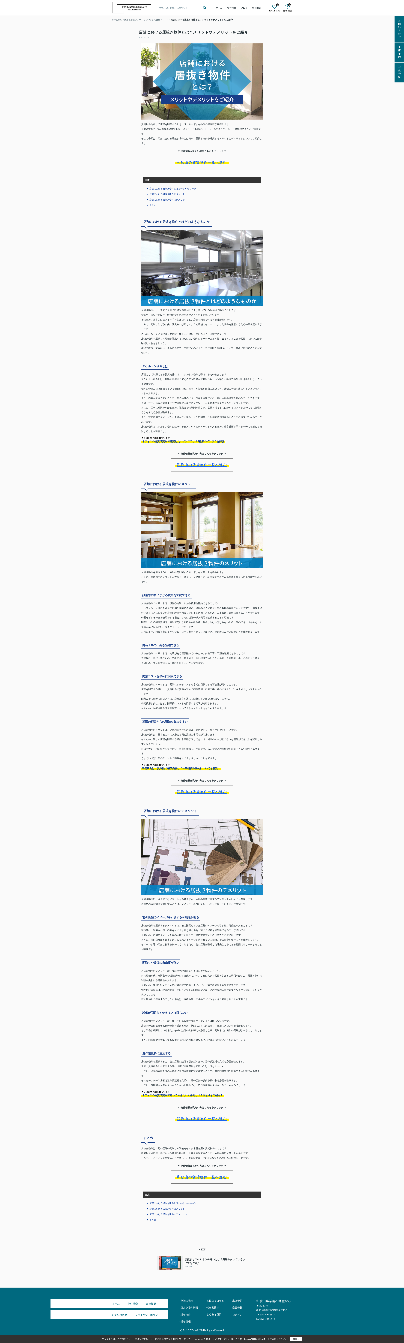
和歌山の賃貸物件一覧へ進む (202, 162)
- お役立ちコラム (214, 1300)
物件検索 (231, 7)
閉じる (296, 1339)
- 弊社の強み (186, 1300)
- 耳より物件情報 (188, 1307)
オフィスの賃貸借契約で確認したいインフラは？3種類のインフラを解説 (183, 441)
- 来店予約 (236, 1300)
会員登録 (399, 72)
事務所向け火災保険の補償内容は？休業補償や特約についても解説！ (181, 768)
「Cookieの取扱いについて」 (254, 1339)
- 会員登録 (236, 1307)
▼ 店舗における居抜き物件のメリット (166, 194)
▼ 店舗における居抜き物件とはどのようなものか (171, 188)
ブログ (244, 7)
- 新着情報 (185, 1321)
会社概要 (256, 7)
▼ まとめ (151, 205)
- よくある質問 (213, 1314)
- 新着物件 (185, 1314)
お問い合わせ (399, 29)
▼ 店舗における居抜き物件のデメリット (167, 199)
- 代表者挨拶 (212, 1307)
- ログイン (236, 1314)
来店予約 (399, 52)
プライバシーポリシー (147, 1315)
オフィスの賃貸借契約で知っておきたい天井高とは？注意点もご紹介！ (182, 1095)
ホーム (219, 7)
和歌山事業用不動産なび (273, 1301)
